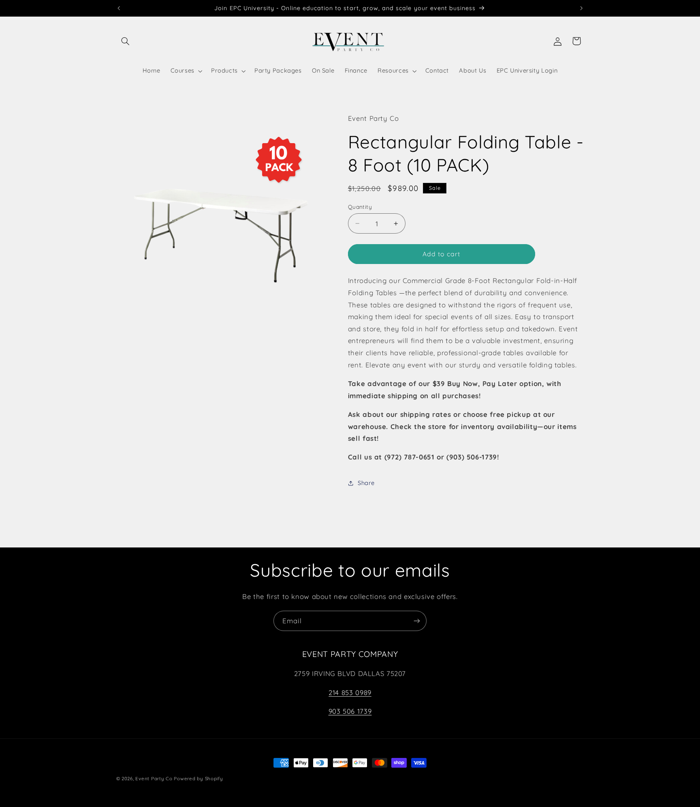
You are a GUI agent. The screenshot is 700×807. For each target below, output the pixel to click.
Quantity (360, 206)
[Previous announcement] (119, 8)
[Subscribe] (417, 621)
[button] (125, 41)
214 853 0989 (350, 692)
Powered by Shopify (198, 778)
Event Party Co (153, 778)
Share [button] (366, 483)
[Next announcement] (581, 8)
